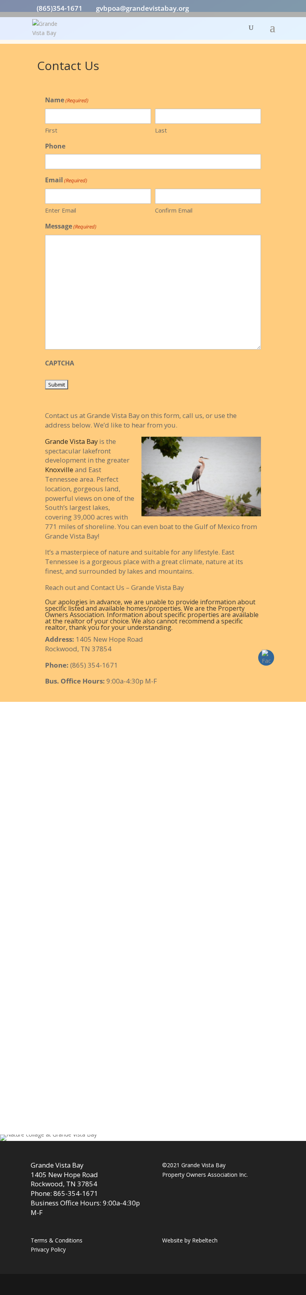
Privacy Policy (48, 1249)
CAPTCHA (59, 363)
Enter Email (60, 210)
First (51, 130)
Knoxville (59, 469)
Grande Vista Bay (71, 441)
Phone (55, 146)
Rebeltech (205, 1240)
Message (70, 226)
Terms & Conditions (56, 1240)
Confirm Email (173, 210)
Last (161, 130)
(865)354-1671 (59, 8)
